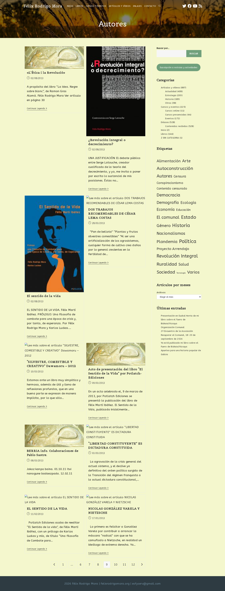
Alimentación (169, 161)
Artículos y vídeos (170, 87)
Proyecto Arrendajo (173, 249)
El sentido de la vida (44, 296)
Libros (164, 134)
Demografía (168, 202)
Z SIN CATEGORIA (170, 138)
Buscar (194, 53)
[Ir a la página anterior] (54, 564)
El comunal (168, 217)
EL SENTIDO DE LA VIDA (47, 508)
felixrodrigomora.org (115, 583)
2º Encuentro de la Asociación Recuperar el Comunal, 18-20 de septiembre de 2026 (178, 335)
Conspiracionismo (170, 183)
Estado (188, 217)
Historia (169, 99)
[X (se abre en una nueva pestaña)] (184, 6)
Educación (183, 210)
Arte (186, 161)
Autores (164, 176)
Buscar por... (163, 48)
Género (164, 225)
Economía (166, 209)
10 (115, 564)
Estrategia (170, 95)
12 (133, 564)
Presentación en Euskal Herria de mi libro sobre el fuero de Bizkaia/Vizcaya (180, 319)
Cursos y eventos (170, 107)
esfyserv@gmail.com (146, 583)
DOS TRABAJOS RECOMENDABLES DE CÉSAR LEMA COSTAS (112, 214)
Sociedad (166, 272)
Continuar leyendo (37, 108)
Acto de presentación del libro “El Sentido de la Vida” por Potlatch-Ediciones (115, 373)
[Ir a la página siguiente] (142, 564)
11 (124, 564)
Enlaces (165, 122)
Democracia (168, 195)
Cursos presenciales (176, 114)
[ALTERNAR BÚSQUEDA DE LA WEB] (159, 6)
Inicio (163, 130)
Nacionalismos (171, 233)
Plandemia (167, 241)
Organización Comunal (172, 327)
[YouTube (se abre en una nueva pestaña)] (195, 6)
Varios (193, 272)
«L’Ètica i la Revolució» (46, 72)
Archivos (161, 292)
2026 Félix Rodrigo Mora (81, 583)
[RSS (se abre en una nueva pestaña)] (200, 6)
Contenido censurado (172, 188)
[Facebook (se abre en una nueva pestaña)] (189, 6)
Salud (184, 264)
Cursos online (172, 110)
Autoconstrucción (175, 168)
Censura (180, 176)
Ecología (188, 202)
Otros (168, 103)
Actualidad (171, 91)
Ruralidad (167, 264)
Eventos (169, 118)
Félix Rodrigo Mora (43, 6)
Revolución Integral (177, 256)
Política (188, 241)
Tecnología (181, 273)
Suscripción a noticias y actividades (178, 67)
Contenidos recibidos (176, 126)
